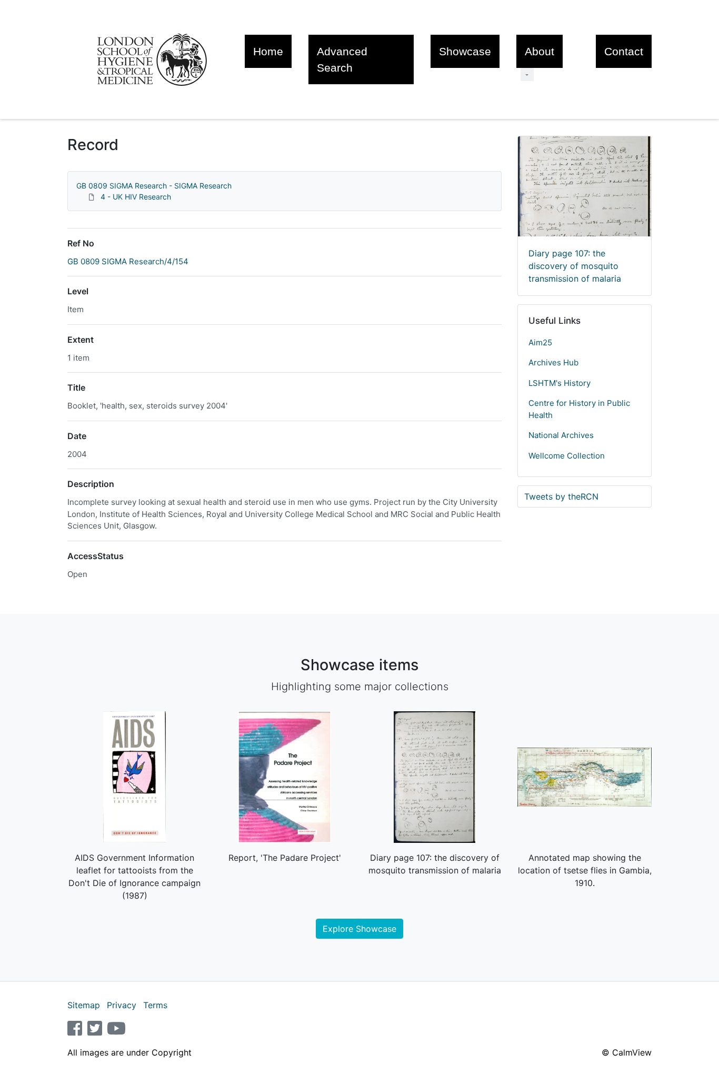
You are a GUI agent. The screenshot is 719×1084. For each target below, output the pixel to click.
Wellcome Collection (566, 456)
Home (268, 51)
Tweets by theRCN (561, 496)
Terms (155, 1005)
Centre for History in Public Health (579, 409)
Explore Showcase (359, 928)
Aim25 (540, 342)
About (539, 51)
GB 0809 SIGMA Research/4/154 (127, 261)
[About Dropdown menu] (527, 74)
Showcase (465, 51)
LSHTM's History (559, 383)
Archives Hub (553, 362)
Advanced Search (342, 59)
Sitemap (83, 1005)
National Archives (561, 435)
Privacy (121, 1005)
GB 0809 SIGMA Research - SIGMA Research (154, 185)
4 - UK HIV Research (136, 196)
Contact (623, 51)
